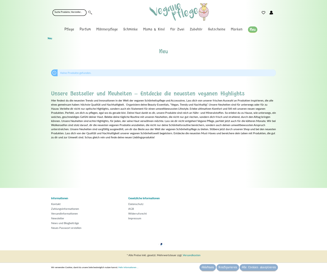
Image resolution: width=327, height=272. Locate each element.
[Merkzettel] (263, 12)
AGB (131, 208)
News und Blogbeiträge (65, 223)
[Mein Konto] (271, 12)
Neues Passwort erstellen (66, 227)
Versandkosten (191, 255)
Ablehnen (207, 267)
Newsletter (57, 218)
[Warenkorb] (277, 11)
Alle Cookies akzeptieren (259, 267)
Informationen (59, 198)
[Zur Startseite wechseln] (179, 12)
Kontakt (56, 203)
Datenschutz (135, 203)
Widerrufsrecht (137, 213)
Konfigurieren (228, 267)
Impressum (134, 218)
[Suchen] (90, 12)
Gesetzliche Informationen (144, 198)
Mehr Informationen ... (128, 267)
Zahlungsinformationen (65, 208)
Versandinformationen (64, 213)
